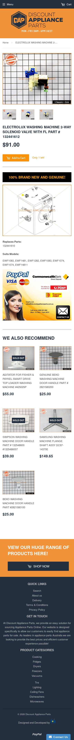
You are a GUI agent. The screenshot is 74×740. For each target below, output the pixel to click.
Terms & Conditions (37, 605)
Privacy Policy (37, 609)
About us (37, 595)
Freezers (37, 671)
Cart (68, 4)
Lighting (37, 687)
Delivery (37, 600)
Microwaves (37, 701)
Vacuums (37, 675)
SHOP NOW (41, 566)
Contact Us (60, 737)
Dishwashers (37, 696)
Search (37, 590)
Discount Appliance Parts (38, 714)
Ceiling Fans (37, 692)
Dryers (37, 666)
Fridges (37, 661)
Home (5, 42)
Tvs (37, 682)
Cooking (37, 656)
